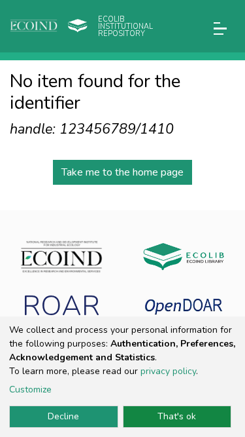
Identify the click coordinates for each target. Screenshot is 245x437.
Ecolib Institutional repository (125, 26)
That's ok (176, 416)
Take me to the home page (122, 172)
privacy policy (168, 371)
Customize (30, 389)
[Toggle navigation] (220, 28)
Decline (63, 416)
